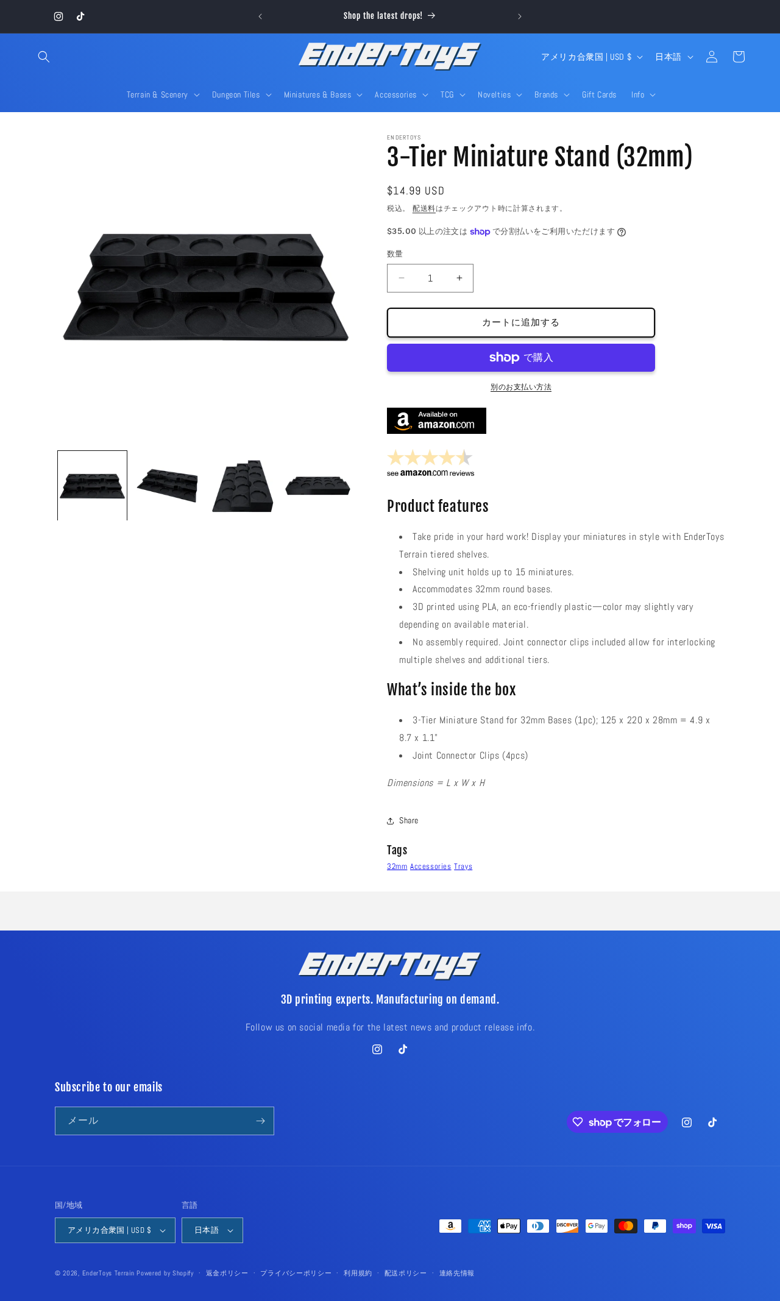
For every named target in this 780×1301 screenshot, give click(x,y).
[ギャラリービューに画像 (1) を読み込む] (92, 485)
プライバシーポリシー (296, 1273)
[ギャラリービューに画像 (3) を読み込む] (242, 485)
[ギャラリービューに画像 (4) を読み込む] (317, 485)
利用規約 (358, 1273)
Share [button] (409, 820)
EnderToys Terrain (108, 1273)
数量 (395, 254)
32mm (397, 866)
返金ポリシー (227, 1273)
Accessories (431, 866)
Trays (463, 866)
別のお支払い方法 (521, 387)
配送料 (424, 208)
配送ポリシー (406, 1273)
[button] (43, 56)
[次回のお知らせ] (519, 16)
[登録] (260, 1121)
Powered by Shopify (165, 1273)
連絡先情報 (457, 1273)
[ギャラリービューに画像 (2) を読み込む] (167, 485)
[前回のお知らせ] (260, 16)
